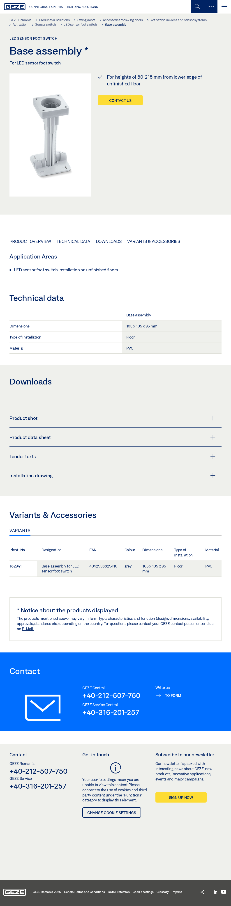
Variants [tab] (19, 530)
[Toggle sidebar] (210, 6)
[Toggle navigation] (224, 6)
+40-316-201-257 (110, 712)
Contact (18, 754)
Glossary (163, 892)
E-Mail (28, 629)
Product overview (30, 241)
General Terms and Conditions (84, 892)
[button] (202, 892)
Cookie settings (143, 892)
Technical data (73, 241)
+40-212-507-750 (111, 695)
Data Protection (118, 892)
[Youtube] (223, 892)
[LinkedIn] (215, 892)
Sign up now (181, 797)
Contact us (120, 100)
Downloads (109, 241)
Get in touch (95, 754)
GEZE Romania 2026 (47, 892)
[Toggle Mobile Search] (197, 6)
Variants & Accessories (153, 241)
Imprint (177, 892)
